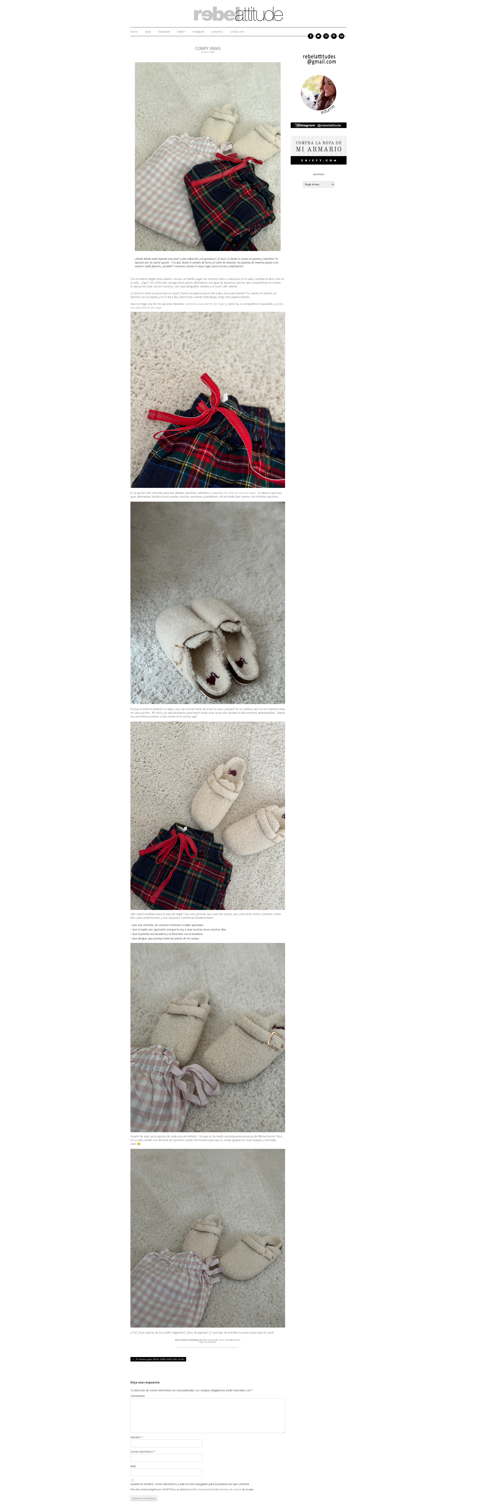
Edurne (237, 1340)
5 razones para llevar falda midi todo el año (158, 1359)
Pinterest (217, 31)
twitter (181, 31)
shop (148, 31)
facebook (164, 31)
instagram (198, 31)
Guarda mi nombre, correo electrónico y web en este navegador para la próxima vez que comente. (190, 1484)
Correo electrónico (142, 1451)
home (134, 31)
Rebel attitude (208, 1340)
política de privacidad (201, 1489)
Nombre (136, 1437)
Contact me (237, 31)
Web (133, 1466)
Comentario (137, 1396)
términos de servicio (230, 1489)
